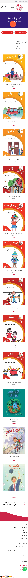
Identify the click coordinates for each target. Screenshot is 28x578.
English (12, 7)
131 (6, 503)
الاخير (14, 505)
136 (15, 504)
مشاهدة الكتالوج (22, 543)
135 (18, 504)
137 (13, 504)
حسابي (25, 530)
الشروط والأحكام (22, 532)
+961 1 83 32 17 (23, 565)
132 (3, 503)
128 (14, 503)
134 (21, 504)
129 (11, 503)
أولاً (24, 503)
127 (17, 503)
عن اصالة (24, 541)
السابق (21, 503)
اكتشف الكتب (23, 538)
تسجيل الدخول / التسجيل (20, 527)
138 (10, 504)
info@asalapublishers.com (20, 558)
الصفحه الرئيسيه (17, 21)
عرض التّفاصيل (14, 76)
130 (9, 503)
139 (7, 504)
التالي (4, 504)
